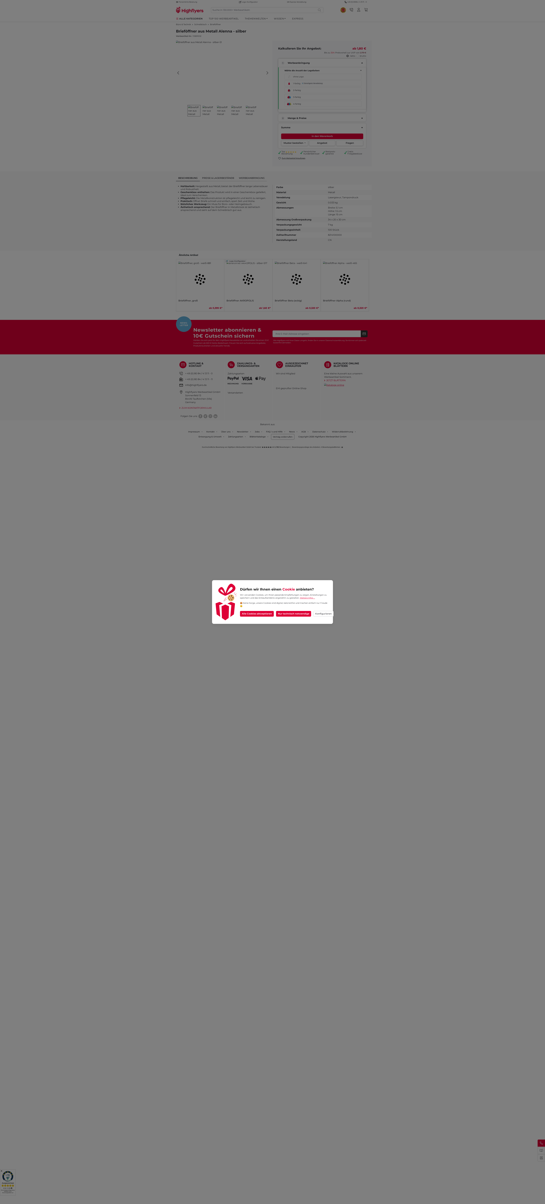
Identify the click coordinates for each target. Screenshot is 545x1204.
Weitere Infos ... (307, 598)
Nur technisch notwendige (293, 613)
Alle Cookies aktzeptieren (257, 613)
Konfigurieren (323, 613)
